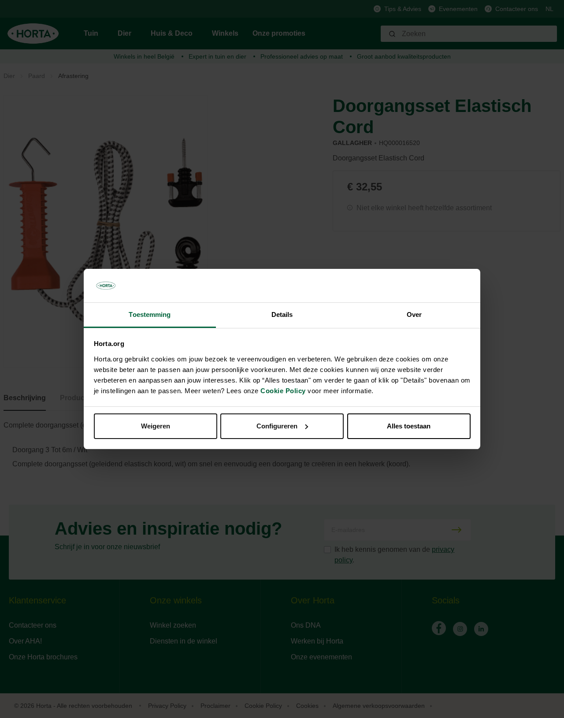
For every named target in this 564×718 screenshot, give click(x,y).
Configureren (276, 426)
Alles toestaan (408, 426)
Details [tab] (282, 314)
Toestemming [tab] (150, 314)
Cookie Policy (283, 390)
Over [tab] (414, 314)
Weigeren (155, 426)
